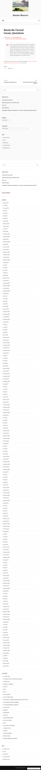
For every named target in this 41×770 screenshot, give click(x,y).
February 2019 (6, 337)
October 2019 (6, 316)
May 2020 (5, 301)
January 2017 (6, 402)
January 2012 (6, 549)
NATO (4, 691)
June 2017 (5, 389)
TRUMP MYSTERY (7, 728)
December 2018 (6, 342)
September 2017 (6, 381)
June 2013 (5, 508)
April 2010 (5, 601)
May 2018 (5, 360)
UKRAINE (5, 730)
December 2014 (6, 461)
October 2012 (6, 528)
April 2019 (5, 332)
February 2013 (6, 518)
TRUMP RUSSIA (5, 107)
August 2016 (6, 415)
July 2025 (5, 210)
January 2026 (6, 208)
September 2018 (6, 350)
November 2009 (6, 614)
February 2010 (6, 606)
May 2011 (5, 567)
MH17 (4, 689)
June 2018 (5, 358)
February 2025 (6, 223)
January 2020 (6, 309)
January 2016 (6, 433)
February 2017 (6, 399)
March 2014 (5, 484)
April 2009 (5, 632)
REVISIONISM (6, 712)
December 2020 (6, 283)
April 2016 (5, 425)
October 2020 (6, 288)
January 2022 (6, 249)
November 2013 (6, 495)
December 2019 (6, 311)
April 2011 (5, 570)
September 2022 (6, 241)
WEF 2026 (4, 105)
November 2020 (6, 285)
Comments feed (6, 145)
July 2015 (5, 446)
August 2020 (6, 293)
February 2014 (6, 487)
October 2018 (6, 347)
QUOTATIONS (9, 38)
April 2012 (5, 541)
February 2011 (6, 575)
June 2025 (5, 213)
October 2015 (6, 441)
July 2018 (5, 355)
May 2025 (5, 215)
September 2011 (6, 557)
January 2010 (6, 609)
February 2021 (6, 278)
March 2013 (5, 516)
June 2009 (5, 627)
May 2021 (5, 270)
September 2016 (6, 412)
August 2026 (6, 202)
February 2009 (6, 637)
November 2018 (6, 345)
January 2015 (6, 459)
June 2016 (5, 420)
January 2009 (6, 640)
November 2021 (6, 254)
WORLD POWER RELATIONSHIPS (10, 738)
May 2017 (5, 391)
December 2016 (6, 404)
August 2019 (6, 321)
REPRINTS (5, 710)
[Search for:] (20, 90)
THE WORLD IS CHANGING (9, 725)
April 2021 (5, 272)
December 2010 (6, 580)
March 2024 (5, 231)
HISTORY (5, 686)
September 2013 (6, 500)
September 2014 (6, 469)
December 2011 (6, 552)
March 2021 (5, 275)
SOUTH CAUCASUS (16, 38)
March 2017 (5, 397)
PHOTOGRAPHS (6, 694)
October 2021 (6, 257)
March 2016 (5, 428)
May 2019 (5, 329)
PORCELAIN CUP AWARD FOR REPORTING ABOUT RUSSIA (15, 699)
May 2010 (5, 598)
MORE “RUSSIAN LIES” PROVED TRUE (10, 102)
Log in (4, 140)
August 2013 (6, 503)
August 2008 (6, 653)
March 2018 (5, 365)
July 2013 (5, 505)
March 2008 (5, 660)
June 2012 (5, 536)
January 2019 (6, 340)
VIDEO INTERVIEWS (7, 733)
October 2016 (6, 409)
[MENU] (3, 20)
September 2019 (6, 319)
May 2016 (5, 422)
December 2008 (6, 642)
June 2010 (5, 596)
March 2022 (5, 244)
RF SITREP (5, 715)
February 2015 (6, 456)
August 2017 (6, 384)
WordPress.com (6, 147)
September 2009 (6, 619)
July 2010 (5, 593)
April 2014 (5, 482)
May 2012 (5, 539)
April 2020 (5, 303)
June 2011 (5, 565)
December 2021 (6, 252)
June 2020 (5, 298)
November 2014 (6, 464)
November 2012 (6, 526)
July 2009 (5, 624)
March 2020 (5, 306)
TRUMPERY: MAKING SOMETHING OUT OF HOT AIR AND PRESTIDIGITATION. (19, 110)
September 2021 (6, 259)
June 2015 (5, 448)
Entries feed (5, 142)
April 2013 (5, 513)
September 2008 (6, 650)
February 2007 (6, 663)
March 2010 (5, 603)
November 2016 (6, 407)
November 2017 (6, 376)
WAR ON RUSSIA (23, 38)
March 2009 (5, 635)
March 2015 (5, 453)
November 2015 (6, 438)
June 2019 (5, 327)
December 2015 (6, 435)
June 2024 (5, 228)
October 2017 (6, 378)
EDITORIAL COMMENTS (8, 684)
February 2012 (6, 547)
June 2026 (5, 205)
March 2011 (5, 572)
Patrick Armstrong (17, 37)
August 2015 (6, 443)
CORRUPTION (6, 681)
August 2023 (6, 239)
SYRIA (4, 723)
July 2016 (5, 417)
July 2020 (5, 296)
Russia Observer (20, 15)
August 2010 (6, 591)
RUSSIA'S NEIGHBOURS (8, 717)
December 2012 (6, 523)
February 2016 (6, 430)
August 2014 (6, 472)
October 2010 (6, 585)
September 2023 (6, 236)
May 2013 (5, 510)
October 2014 (6, 466)
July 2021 (5, 265)
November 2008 (6, 645)
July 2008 (5, 655)
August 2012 (6, 531)
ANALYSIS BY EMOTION (7, 100)
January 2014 (6, 490)
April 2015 (5, 451)
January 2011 (6, 578)
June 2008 (5, 658)
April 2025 (5, 218)
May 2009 (5, 629)
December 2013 (6, 492)
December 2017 (6, 373)
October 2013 (6, 497)
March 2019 (5, 334)
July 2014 (5, 474)
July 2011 (5, 562)
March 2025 (5, 221)
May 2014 (5, 479)
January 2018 (6, 371)
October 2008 (6, 647)
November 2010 (6, 583)
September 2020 (6, 290)
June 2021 (5, 267)
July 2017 (5, 386)
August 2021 (6, 262)
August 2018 (6, 353)
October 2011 (6, 554)
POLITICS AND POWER (8, 697)
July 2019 (5, 324)
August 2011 (6, 559)
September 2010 (6, 588)
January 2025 (6, 226)
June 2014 (5, 477)
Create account (6, 137)
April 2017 (5, 394)
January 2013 (6, 521)
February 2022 (6, 246)
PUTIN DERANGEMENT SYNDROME (10, 704)
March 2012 (5, 544)
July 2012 (5, 534)
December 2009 (6, 611)
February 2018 (6, 368)
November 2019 (6, 314)
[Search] (38, 20)
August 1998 (6, 666)
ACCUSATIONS (6, 676)
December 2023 (6, 234)
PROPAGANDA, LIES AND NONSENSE (11, 702)
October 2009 (6, 616)
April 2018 (5, 363)
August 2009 (6, 622)
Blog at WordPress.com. (20, 767)
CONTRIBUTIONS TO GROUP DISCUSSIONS (12, 679)
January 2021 (6, 280)
